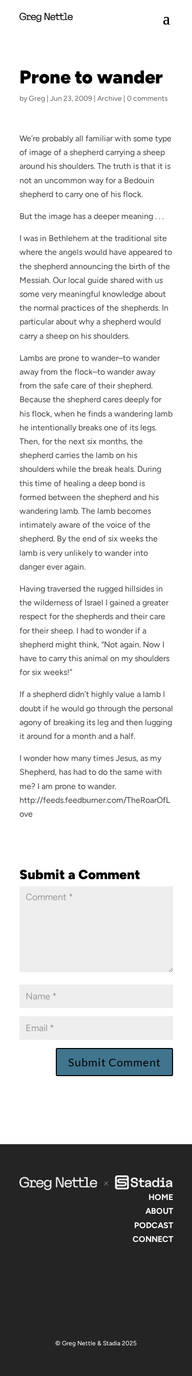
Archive (109, 98)
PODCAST (153, 1225)
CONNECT (153, 1239)
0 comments (147, 98)
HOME (160, 1197)
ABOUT (159, 1211)
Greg (37, 98)
